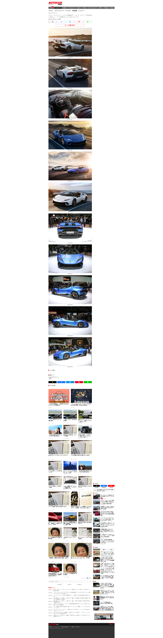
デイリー (96, 549)
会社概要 (72, 626)
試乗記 (64, 7)
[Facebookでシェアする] (61, 22)
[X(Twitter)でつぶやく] (52, 22)
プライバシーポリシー (56, 626)
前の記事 (60, 584)
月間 (111, 549)
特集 (84, 7)
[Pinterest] (79, 22)
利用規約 (50, 626)
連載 (100, 7)
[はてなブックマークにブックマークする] (70, 22)
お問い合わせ (77, 626)
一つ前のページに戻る (54, 581)
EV (51, 7)
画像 (78, 7)
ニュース (58, 7)
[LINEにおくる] (88, 22)
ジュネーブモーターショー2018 (55, 19)
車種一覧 (106, 7)
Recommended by (84, 577)
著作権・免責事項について (66, 626)
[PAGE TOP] (111, 624)
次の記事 (78, 584)
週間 (104, 549)
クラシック (71, 7)
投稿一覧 (69, 584)
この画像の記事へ (71, 25)
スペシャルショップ (92, 7)
